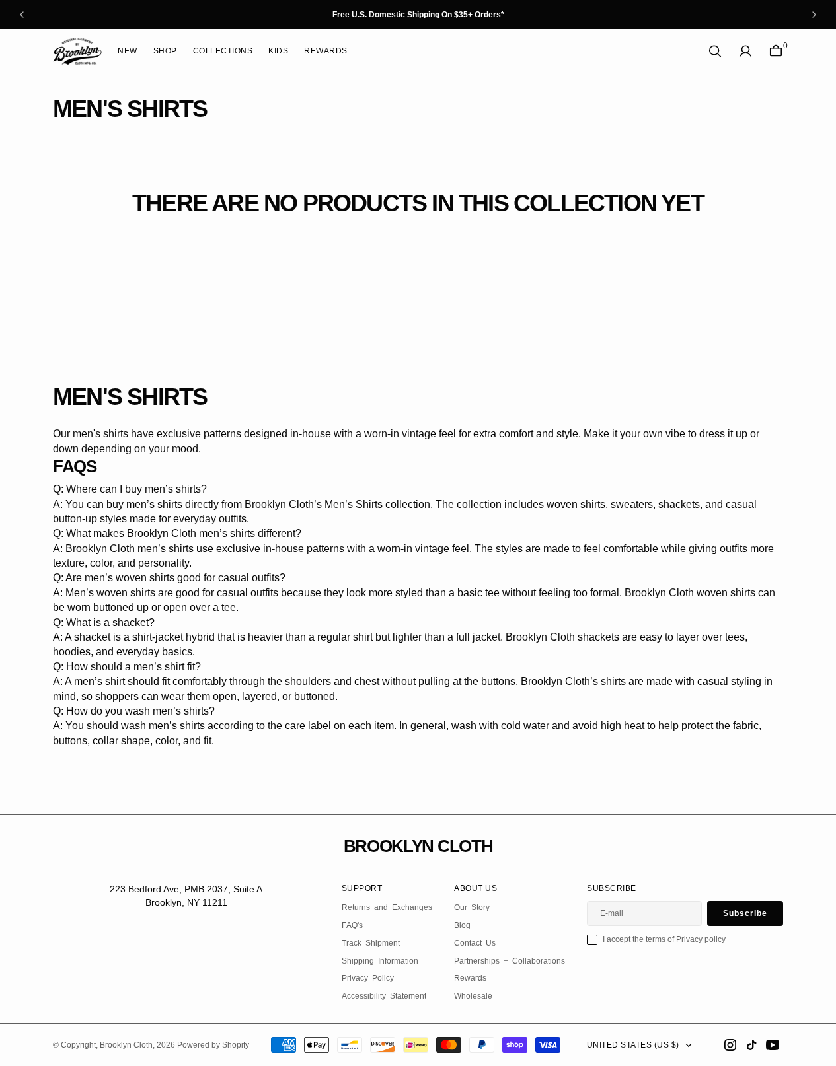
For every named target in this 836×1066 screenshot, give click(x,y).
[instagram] (730, 1044)
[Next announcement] (814, 14)
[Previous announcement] (22, 14)
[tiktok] (751, 1044)
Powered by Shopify (213, 1044)
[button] (745, 51)
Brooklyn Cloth (126, 1044)
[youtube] (772, 1044)
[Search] (715, 51)
